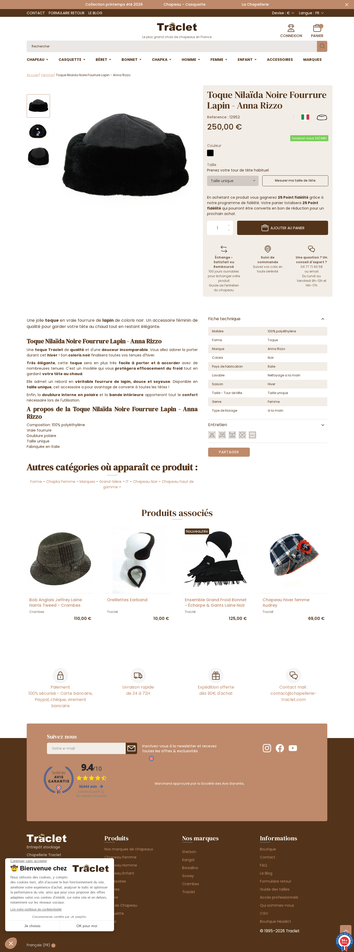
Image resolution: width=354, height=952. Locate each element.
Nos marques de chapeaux (128, 849)
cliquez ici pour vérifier (263, 783)
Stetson (189, 851)
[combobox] (233, 181)
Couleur (214, 145)
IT (127, 481)
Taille (211, 164)
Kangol (188, 859)
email (313, 271)
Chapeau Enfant (119, 873)
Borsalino (190, 867)
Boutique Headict (275, 921)
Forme (36, 481)
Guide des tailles (274, 889)
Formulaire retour (66, 13)
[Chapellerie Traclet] (177, 26)
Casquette (114, 913)
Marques (87, 481)
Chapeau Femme (120, 857)
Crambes (190, 883)
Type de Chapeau (120, 905)
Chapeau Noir (146, 481)
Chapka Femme (60, 481)
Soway (188, 875)
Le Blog (95, 13)
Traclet (188, 891)
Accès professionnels (279, 897)
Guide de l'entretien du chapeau (224, 287)
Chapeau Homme (120, 865)
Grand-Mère (110, 481)
